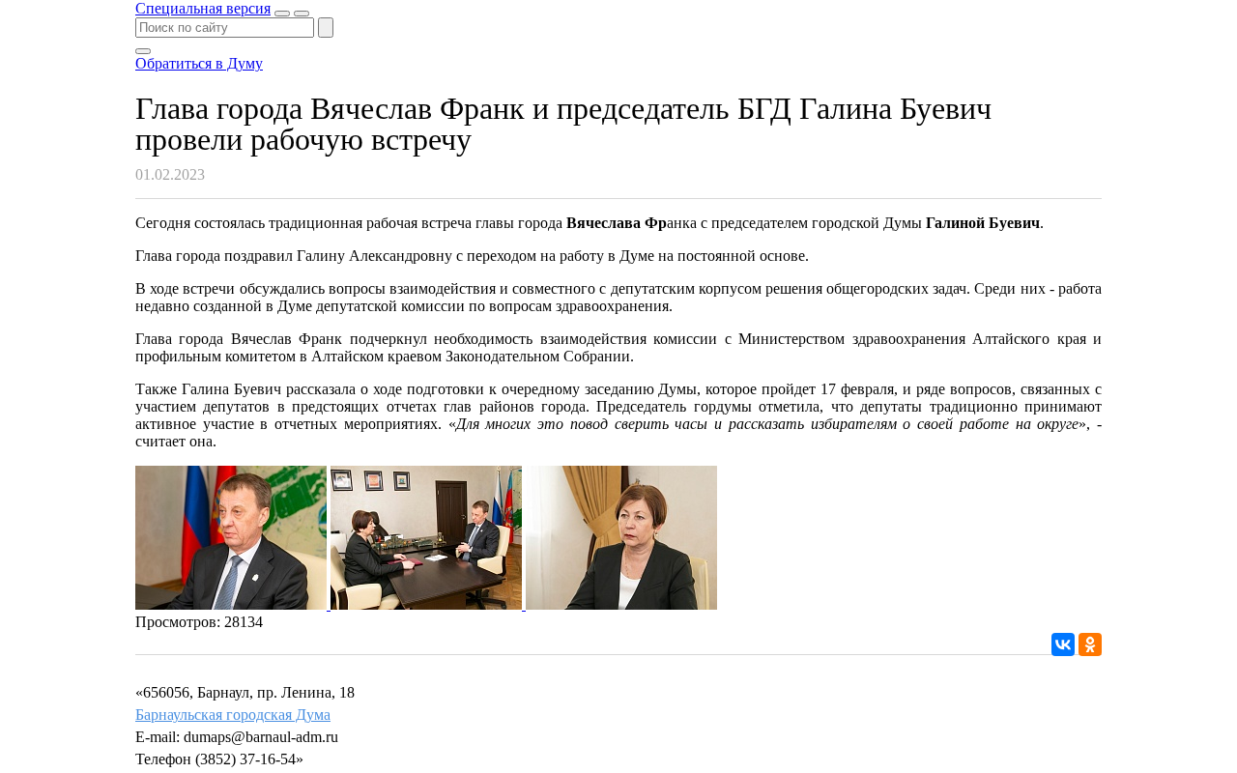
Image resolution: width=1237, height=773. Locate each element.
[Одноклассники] (1090, 644)
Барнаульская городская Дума (233, 714)
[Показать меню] (301, 13)
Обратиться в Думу (199, 63)
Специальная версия (203, 8)
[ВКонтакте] (1063, 644)
